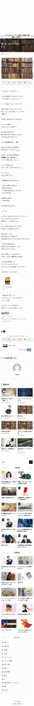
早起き (5, 675)
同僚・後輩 (7, 664)
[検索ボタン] (32, 36)
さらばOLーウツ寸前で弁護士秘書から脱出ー (17, 36)
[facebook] (15, 701)
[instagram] (19, 701)
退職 (5, 686)
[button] (3, 82)
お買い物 (6, 646)
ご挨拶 (5, 650)
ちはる (17, 374)
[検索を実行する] (31, 462)
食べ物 (5, 690)
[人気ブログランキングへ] (5, 314)
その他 (5, 653)
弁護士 (5, 668)
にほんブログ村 (6, 321)
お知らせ (6, 642)
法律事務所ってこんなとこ (11, 683)
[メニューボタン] (1, 36)
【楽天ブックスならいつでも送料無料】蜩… (8, 287)
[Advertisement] (17, 17)
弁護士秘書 (7, 671)
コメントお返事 (8, 661)
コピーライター (8, 657)
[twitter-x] (17, 701)
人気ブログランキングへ (7, 316)
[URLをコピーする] (30, 82)
